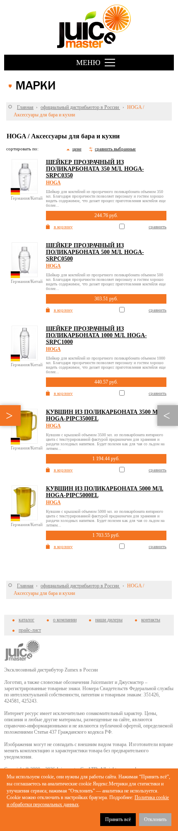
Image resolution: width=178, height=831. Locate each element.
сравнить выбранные (115, 148)
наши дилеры (109, 620)
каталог (26, 620)
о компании (65, 620)
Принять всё (118, 819)
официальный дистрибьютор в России (80, 107)
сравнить (157, 226)
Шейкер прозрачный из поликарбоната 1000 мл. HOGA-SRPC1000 (96, 335)
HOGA (53, 183)
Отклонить (155, 819)
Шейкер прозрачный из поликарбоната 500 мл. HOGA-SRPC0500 (95, 252)
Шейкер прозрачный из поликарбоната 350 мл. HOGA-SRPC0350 (95, 169)
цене (77, 148)
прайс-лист (30, 630)
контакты (150, 620)
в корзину (63, 226)
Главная (25, 107)
